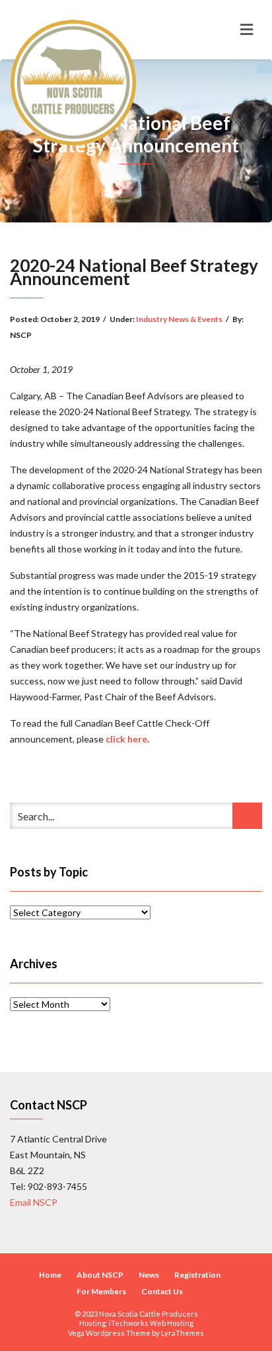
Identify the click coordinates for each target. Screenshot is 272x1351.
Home (50, 1275)
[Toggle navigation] (246, 29)
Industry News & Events (179, 319)
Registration (197, 1275)
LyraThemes (182, 1333)
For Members (101, 1291)
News (149, 1275)
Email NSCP (33, 1202)
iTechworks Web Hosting (151, 1323)
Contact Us (162, 1291)
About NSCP (100, 1275)
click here (126, 738)
